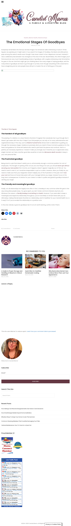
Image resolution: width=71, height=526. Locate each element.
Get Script (6, 506)
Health (26, 38)
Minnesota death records (52, 152)
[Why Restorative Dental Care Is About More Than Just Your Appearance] (59, 261)
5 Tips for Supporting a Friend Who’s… (11, 477)
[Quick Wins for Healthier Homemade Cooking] (35, 261)
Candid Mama (5, 228)
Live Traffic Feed (12, 460)
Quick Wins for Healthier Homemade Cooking (33, 272)
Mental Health (33, 38)
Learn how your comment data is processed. (41, 331)
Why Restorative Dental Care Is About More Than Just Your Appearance (59, 273)
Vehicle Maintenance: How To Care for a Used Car (16, 425)
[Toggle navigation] (2, 2)
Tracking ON (17, 506)
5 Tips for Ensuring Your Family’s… (10, 468)
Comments (16, 228)
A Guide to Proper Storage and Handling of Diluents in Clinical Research (11, 273)
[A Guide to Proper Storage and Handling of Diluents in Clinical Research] (11, 261)
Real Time (11, 506)
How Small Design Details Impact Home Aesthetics (16, 413)
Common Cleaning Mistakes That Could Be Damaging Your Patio (20, 421)
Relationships (42, 38)
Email (3, 373)
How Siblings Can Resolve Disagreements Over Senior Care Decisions (22, 409)
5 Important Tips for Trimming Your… (10, 464)
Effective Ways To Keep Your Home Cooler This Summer (18, 417)
